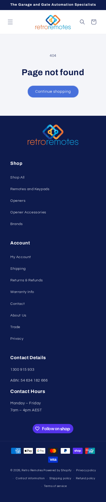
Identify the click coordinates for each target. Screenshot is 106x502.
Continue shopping (53, 92)
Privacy (16, 339)
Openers (17, 201)
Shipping (18, 269)
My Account (20, 257)
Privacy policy (86, 470)
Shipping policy (60, 478)
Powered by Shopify (57, 470)
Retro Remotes (32, 470)
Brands (16, 224)
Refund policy (85, 478)
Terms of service (55, 486)
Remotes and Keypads (29, 189)
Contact (17, 304)
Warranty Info (22, 292)
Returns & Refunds (26, 280)
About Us (18, 315)
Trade (15, 327)
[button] (10, 22)
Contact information (30, 478)
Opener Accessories (28, 212)
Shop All (17, 177)
